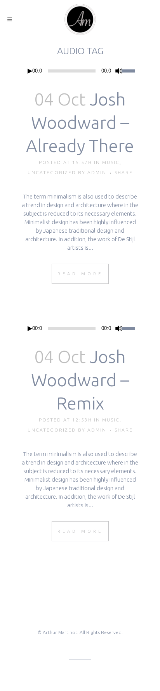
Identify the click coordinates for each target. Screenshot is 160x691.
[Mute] (118, 71)
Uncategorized (52, 172)
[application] (80, 71)
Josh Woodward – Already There (80, 122)
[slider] (130, 70)
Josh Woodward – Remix (80, 380)
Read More (80, 273)
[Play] (30, 71)
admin (96, 172)
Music (111, 162)
